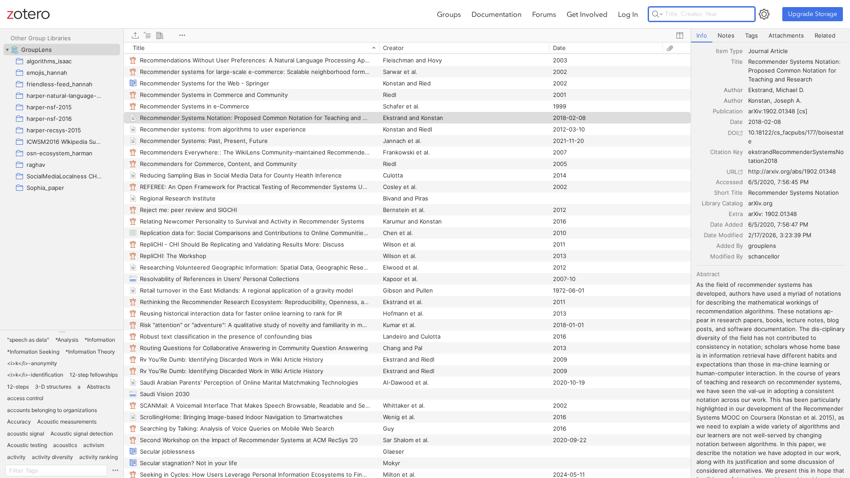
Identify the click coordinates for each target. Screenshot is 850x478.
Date (736, 121)
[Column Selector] (679, 35)
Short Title (728, 192)
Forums (544, 14)
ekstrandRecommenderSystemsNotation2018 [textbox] (796, 156)
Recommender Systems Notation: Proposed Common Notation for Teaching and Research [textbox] (795, 70)
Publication (728, 111)
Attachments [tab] (786, 35)
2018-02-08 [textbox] (764, 121)
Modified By (726, 256)
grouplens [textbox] (762, 245)
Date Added (726, 224)
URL (732, 171)
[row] (407, 48)
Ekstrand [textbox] (760, 89)
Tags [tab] (751, 35)
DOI (733, 132)
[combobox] (796, 50)
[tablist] (770, 35)
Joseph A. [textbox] (788, 100)
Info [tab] (701, 35)
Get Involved (587, 14)
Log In (628, 14)
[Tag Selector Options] (115, 470)
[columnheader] (251, 47)
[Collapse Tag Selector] (62, 332)
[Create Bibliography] (160, 35)
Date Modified (723, 235)
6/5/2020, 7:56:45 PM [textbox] (778, 181)
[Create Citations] (147, 35)
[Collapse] (7, 49)
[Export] (135, 35)
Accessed (729, 181)
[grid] (407, 260)
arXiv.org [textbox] (760, 203)
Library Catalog (722, 203)
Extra (736, 213)
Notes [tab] (726, 35)
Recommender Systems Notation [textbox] (793, 192)
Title (737, 61)
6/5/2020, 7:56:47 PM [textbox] (778, 224)
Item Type (729, 50)
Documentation (496, 14)
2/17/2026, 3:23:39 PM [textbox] (779, 235)
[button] (28, 340)
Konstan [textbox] (759, 100)
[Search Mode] (657, 14)
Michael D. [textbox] (790, 89)
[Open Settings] (764, 14)
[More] (182, 35)
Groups (449, 14)
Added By (729, 245)
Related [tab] (825, 35)
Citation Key (726, 151)
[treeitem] (62, 49)
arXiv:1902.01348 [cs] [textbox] (778, 111)
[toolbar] (407, 35)
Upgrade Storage (812, 14)
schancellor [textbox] (764, 256)
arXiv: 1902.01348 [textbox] (772, 213)
